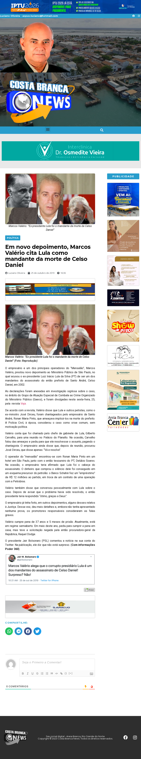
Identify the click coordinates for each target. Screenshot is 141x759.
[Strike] (37, 673)
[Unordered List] (47, 673)
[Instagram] (139, 16)
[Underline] (32, 673)
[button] (48, 129)
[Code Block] (56, 673)
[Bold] (22, 673)
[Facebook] (133, 16)
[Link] (61, 673)
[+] (71, 673)
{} (66, 673)
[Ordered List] (42, 673)
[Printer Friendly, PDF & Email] (89, 589)
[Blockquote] (51, 673)
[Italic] (27, 673)
